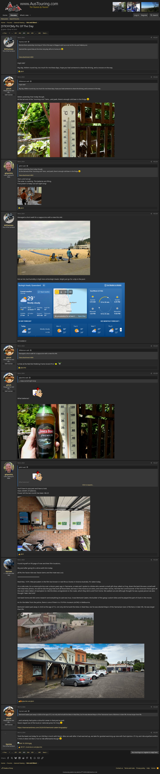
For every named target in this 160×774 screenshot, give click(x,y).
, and (31, 747)
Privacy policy (140, 768)
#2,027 (155, 463)
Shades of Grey (8, 768)
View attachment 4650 (26, 57)
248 (39, 33)
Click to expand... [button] (87, 485)
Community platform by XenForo (80, 772)
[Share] (151, 37)
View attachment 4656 (26, 357)
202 (20, 33)
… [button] (12, 33)
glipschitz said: (23, 378)
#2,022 (155, 77)
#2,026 (155, 373)
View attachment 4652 (26, 175)
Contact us (119, 768)
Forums (14, 15)
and (28, 701)
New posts (4, 19)
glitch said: (22, 166)
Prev (5, 33)
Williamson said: (24, 81)
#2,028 (155, 560)
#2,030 (155, 732)
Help (148, 768)
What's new (24, 15)
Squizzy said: (23, 42)
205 (32, 33)
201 (16, 33)
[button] (30, 15)
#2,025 (155, 346)
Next (44, 33)
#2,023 (155, 161)
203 (24, 33)
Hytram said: (23, 711)
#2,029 (155, 707)
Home (5, 15)
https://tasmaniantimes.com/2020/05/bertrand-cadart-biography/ (42, 727)
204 (28, 33)
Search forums (14, 19)
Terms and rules (129, 768)
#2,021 (155, 37)
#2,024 (155, 214)
